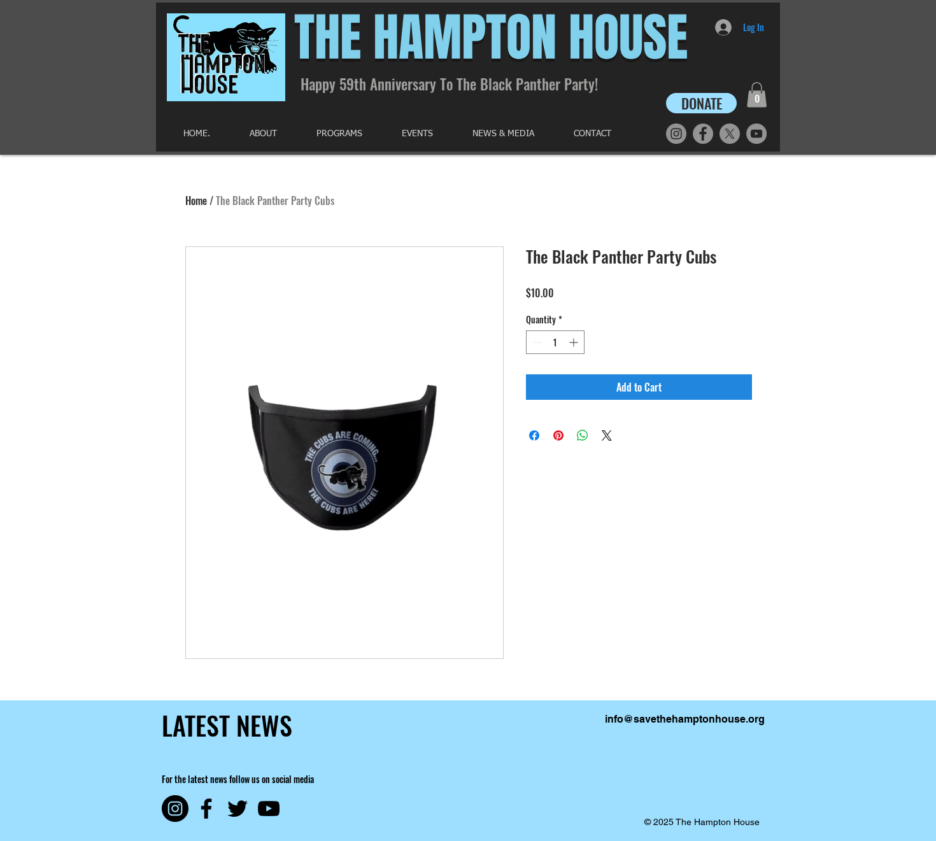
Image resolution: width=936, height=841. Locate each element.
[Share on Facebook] (534, 435)
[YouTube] (756, 134)
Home (196, 200)
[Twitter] (237, 808)
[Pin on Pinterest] (558, 435)
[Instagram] (676, 134)
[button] (756, 94)
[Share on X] (606, 435)
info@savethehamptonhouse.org (685, 719)
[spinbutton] (555, 342)
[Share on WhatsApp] (582, 435)
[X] (730, 134)
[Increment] (575, 342)
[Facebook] (703, 134)
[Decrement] (536, 342)
